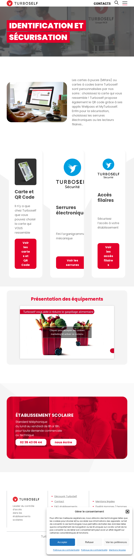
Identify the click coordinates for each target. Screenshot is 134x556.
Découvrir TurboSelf (65, 496)
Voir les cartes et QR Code (25, 254)
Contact (59, 501)
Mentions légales (117, 550)
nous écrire (63, 442)
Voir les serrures (72, 262)
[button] (127, 511)
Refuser (89, 542)
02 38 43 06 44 (31, 442)
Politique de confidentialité (66, 550)
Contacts (102, 3)
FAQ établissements (65, 506)
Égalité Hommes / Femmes (111, 506)
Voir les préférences (116, 542)
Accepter (62, 542)
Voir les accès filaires (108, 256)
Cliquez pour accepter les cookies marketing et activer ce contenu (67, 332)
